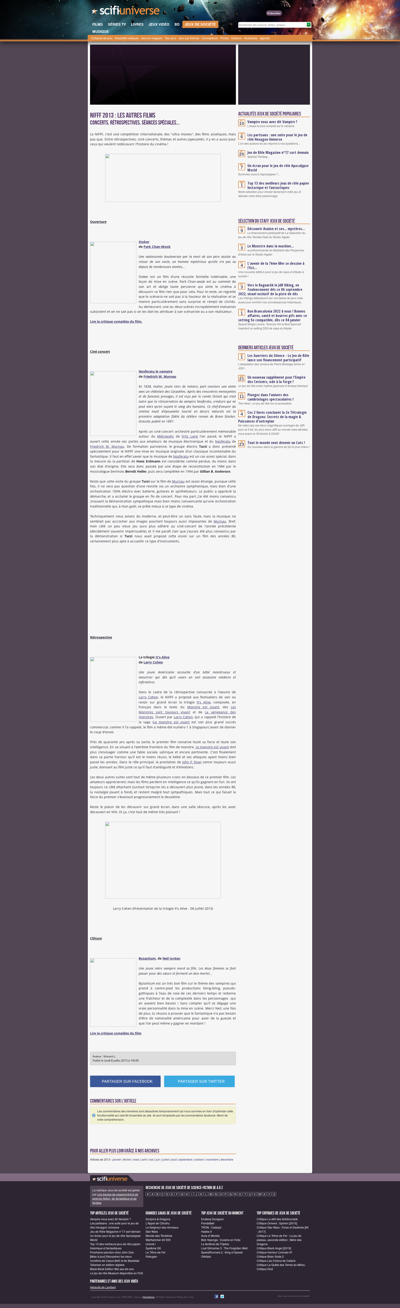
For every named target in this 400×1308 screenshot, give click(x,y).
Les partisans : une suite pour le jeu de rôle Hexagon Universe (277, 137)
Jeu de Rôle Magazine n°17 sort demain (278, 152)
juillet (165, 1159)
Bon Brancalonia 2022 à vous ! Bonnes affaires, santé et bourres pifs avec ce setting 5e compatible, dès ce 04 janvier (272, 315)
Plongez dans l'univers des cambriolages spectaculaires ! (270, 397)
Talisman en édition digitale (107, 1265)
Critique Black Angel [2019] (274, 1248)
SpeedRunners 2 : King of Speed (222, 1252)
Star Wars (152, 1231)
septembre (185, 1159)
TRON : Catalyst (211, 1227)
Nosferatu (223, 441)
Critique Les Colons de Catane (276, 1260)
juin (158, 1159)
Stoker (144, 242)
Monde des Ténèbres (159, 1236)
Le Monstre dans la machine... (270, 246)
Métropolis (165, 436)
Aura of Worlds (210, 1236)
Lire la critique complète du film (115, 1033)
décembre (227, 1159)
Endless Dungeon (212, 1219)
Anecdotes (250, 38)
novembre (212, 1159)
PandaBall (207, 1223)
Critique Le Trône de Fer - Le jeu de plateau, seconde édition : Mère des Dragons (279, 1240)
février (127, 1159)
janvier (116, 1159)
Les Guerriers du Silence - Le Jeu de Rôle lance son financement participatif (278, 357)
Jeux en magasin (151, 38)
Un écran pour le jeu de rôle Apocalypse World (278, 168)
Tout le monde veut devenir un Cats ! (276, 442)
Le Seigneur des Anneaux (162, 1227)
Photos (224, 38)
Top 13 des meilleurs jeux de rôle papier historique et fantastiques (278, 185)
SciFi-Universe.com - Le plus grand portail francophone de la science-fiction (126, 11)
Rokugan (151, 1256)
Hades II (206, 1231)
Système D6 (153, 1248)
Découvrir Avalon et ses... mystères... (276, 228)
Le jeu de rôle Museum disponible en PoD (116, 1273)
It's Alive (162, 657)
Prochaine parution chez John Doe (112, 1252)
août (174, 1159)
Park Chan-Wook (157, 246)
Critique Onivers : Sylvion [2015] (277, 1223)
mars (136, 1159)
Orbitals (206, 1256)
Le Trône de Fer (156, 1252)
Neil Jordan (171, 958)
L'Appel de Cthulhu (158, 1223)
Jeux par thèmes (188, 38)
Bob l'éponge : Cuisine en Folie (221, 1240)
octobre (199, 1159)
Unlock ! (151, 1244)
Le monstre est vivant (171, 722)
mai (151, 1159)
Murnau (178, 481)
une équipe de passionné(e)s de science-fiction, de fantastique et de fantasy (115, 1198)
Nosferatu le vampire (155, 371)
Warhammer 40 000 (158, 1240)
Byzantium (147, 958)
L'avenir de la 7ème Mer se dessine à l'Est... (275, 265)
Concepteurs (210, 38)
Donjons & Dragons (158, 1219)
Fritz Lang (190, 436)
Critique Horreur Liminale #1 (275, 1252)
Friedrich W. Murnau (160, 376)
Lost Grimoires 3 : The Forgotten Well (224, 1248)
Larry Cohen (153, 662)
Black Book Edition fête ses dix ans (112, 1269)
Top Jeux (170, 38)
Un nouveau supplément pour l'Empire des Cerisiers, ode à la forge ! (276, 379)
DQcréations (149, 1297)
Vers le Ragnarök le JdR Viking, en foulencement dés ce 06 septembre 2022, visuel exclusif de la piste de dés (270, 289)
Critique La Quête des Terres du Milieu (281, 1265)
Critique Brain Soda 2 (270, 1256)
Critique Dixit (265, 1269)
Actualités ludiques (127, 38)
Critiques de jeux (101, 38)
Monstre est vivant (203, 707)
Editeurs (236, 38)
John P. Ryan (192, 762)
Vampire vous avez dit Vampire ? (272, 121)
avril (144, 1159)
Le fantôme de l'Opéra (215, 1244)
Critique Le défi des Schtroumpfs (277, 1219)
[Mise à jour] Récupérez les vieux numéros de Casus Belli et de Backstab (114, 1258)
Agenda (265, 38)
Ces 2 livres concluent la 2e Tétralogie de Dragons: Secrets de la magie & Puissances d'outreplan (272, 417)
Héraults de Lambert (103, 1287)
